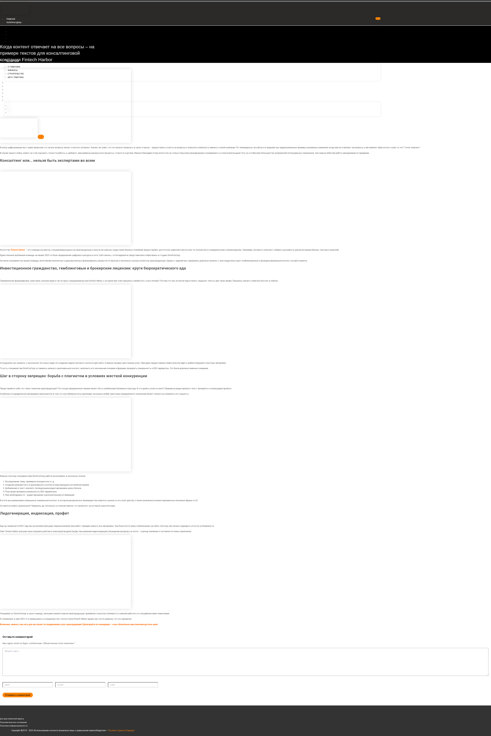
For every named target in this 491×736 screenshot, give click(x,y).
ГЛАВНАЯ (10, 19)
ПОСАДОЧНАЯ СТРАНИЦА (19, 28)
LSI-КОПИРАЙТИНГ (16, 35)
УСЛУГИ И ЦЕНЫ (13, 22)
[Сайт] (133, 685)
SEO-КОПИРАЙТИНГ (17, 31)
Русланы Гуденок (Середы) (121, 730)
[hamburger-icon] (378, 18)
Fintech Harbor (18, 250)
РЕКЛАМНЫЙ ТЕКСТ (17, 42)
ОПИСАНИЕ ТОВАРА (17, 38)
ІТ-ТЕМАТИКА (14, 67)
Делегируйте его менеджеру (96, 624)
